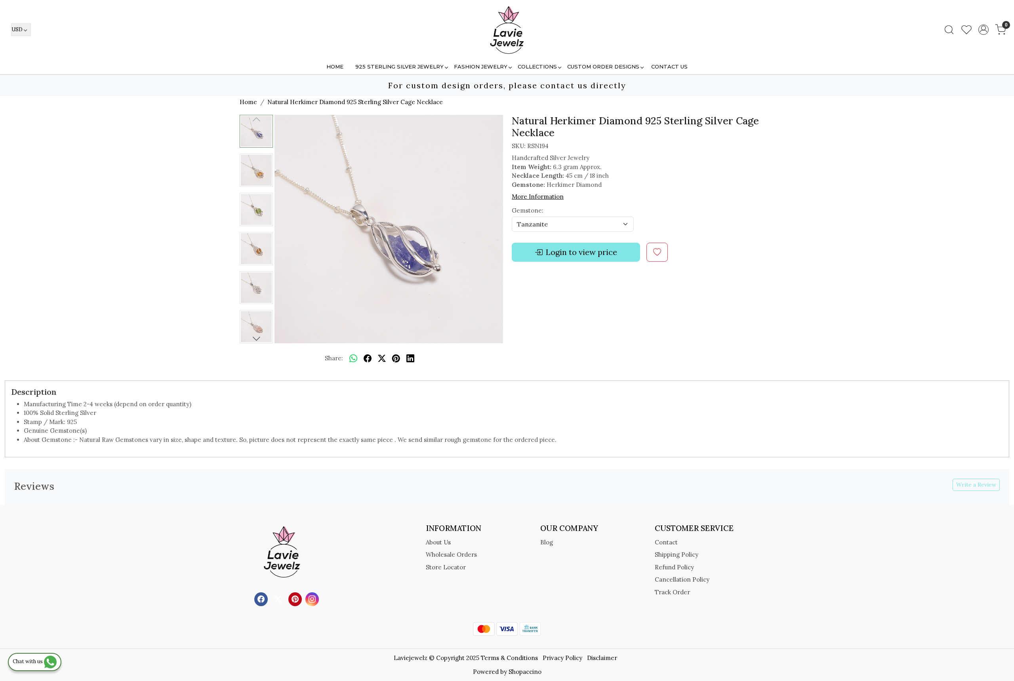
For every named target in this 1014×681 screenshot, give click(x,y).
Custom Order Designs (603, 66)
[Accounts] (983, 30)
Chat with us (28, 661)
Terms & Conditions (509, 658)
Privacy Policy (562, 658)
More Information (538, 196)
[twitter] (382, 359)
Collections (537, 66)
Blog (546, 542)
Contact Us (669, 66)
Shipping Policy (676, 554)
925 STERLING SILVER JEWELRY (399, 66)
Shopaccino (525, 671)
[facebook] (367, 359)
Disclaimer (602, 658)
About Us (438, 542)
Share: (334, 358)
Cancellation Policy (682, 579)
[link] (949, 29)
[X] (279, 599)
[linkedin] (410, 359)
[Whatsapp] (353, 359)
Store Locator (446, 567)
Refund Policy (674, 567)
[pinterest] (396, 359)
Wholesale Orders (451, 554)
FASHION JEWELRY (480, 66)
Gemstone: (527, 210)
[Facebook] (262, 599)
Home (334, 66)
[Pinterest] (296, 599)
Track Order (672, 592)
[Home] (507, 29)
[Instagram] (313, 599)
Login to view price (581, 252)
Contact (666, 542)
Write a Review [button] (976, 484)
